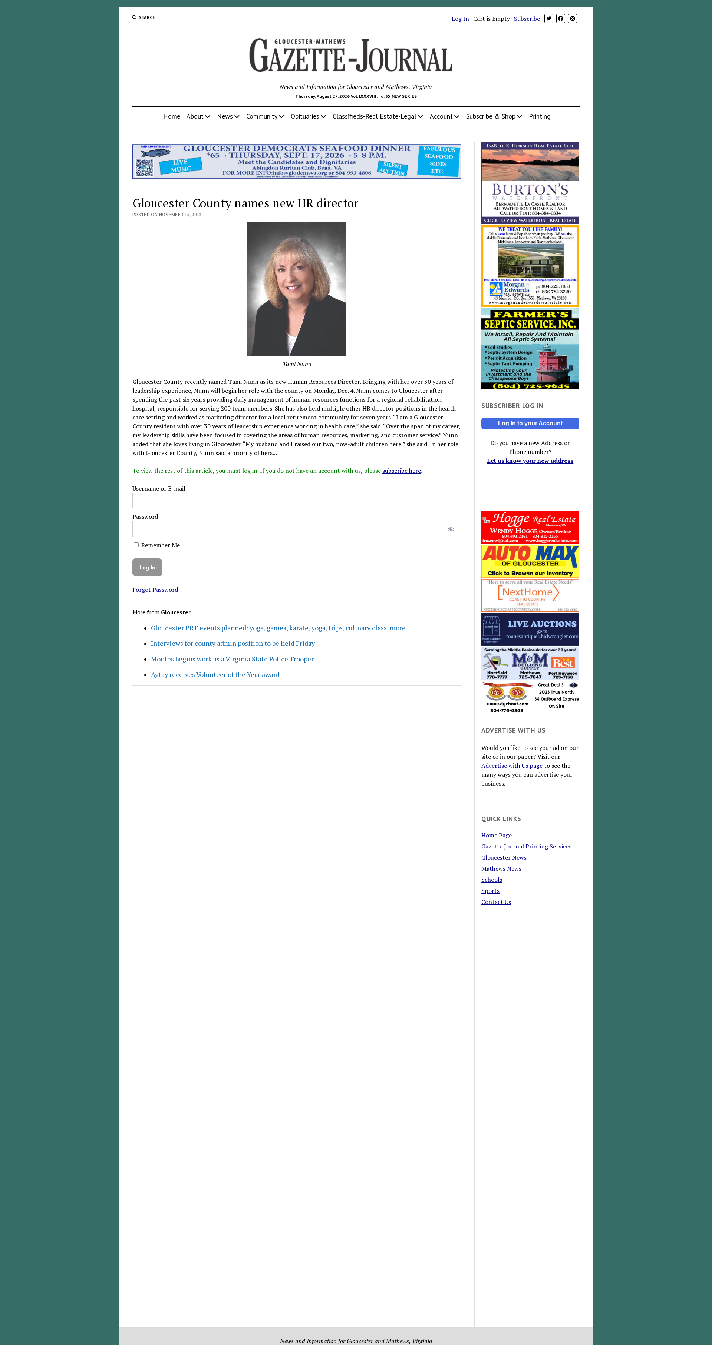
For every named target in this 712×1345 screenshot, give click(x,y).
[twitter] (548, 18)
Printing (540, 116)
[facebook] (560, 18)
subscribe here (401, 470)
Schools (491, 880)
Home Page (496, 835)
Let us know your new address (530, 460)
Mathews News (501, 868)
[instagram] (572, 18)
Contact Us (496, 902)
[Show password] (450, 529)
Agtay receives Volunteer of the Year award (215, 674)
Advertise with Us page (512, 765)
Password (145, 516)
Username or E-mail (158, 488)
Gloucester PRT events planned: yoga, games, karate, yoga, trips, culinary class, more (278, 627)
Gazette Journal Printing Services (526, 846)
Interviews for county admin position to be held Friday (233, 643)
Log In (460, 18)
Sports (490, 891)
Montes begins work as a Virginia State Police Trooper (232, 658)
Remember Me (160, 545)
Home (171, 116)
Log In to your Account (530, 423)
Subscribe (527, 18)
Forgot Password (155, 589)
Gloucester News (504, 857)
